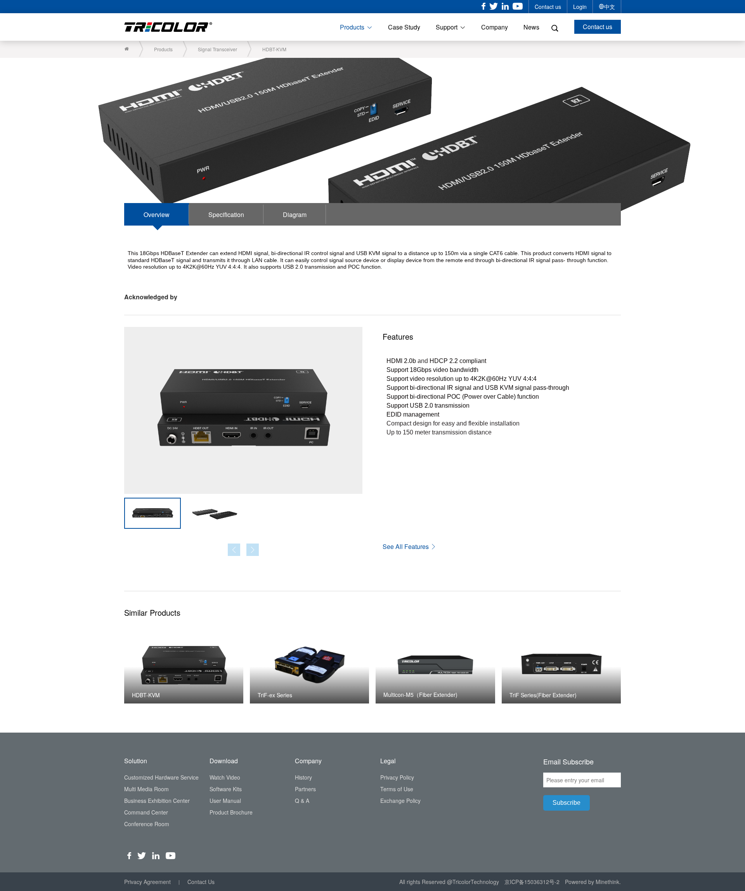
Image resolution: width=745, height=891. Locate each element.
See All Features (406, 546)
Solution (135, 760)
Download (224, 760)
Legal (388, 760)
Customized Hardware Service (161, 777)
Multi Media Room (146, 789)
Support (446, 27)
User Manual (225, 800)
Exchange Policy (400, 800)
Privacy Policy (397, 777)
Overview (157, 214)
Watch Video (225, 777)
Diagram (295, 214)
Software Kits (226, 789)
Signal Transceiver (217, 49)
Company (494, 27)
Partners (305, 789)
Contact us (548, 6)
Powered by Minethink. (593, 882)
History (303, 777)
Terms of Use (396, 789)
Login (580, 6)
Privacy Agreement (147, 882)
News (531, 27)
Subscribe (566, 802)
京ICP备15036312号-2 (532, 882)
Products (352, 27)
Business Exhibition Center (157, 800)
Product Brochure (231, 812)
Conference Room (146, 824)
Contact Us (201, 882)
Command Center (146, 812)
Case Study (404, 27)
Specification (226, 214)
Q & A (302, 800)
